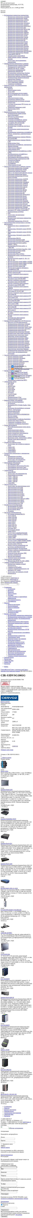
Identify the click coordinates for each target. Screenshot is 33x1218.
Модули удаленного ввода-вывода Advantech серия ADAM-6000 (18, 281)
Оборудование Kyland (14, 165)
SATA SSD (11, 391)
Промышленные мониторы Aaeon (18, 335)
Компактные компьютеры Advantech (19, 23)
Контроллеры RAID (14, 411)
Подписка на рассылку (14, 610)
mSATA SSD (11, 386)
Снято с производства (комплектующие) (14, 670)
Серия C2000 (12, 537)
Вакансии (11, 592)
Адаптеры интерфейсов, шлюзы (17, 119)
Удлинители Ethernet (14, 160)
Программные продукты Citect (17, 467)
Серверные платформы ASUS (17, 422)
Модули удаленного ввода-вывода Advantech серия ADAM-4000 (18, 277)
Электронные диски (10, 381)
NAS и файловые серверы (15, 82)
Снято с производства (16, 669)
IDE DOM (11, 383)
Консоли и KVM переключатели (17, 322)
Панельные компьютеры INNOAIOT (19, 194)
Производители (9, 657)
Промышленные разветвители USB (18, 158)
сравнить (10, 693)
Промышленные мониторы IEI (17, 330)
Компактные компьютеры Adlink (17, 31)
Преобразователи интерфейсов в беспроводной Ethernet (17, 154)
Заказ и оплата (12, 593)
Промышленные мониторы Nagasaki (19, 331)
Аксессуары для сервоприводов (17, 473)
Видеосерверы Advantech (15, 508)
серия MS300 (12, 472)
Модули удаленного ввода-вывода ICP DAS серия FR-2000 (19, 299)
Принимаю (4, 1216)
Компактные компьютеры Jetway (17, 21)
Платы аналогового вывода (16, 431)
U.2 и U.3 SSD (12, 394)
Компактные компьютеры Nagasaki (18, 46)
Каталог (7, 669)
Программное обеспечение (12, 462)
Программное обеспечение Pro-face (18, 466)
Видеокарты (11, 403)
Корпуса (10, 88)
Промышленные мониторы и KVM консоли (17, 321)
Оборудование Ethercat (14, 148)
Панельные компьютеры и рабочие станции (17, 166)
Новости (6, 603)
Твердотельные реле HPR (15, 490)
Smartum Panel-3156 (6, 789)
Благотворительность (14, 600)
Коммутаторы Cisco (14, 143)
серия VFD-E (12, 531)
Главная (3, 669)
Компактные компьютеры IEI (16, 40)
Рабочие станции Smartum (15, 80)
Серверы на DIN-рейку (15, 567)
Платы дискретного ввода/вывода (18, 433)
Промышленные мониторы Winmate (18, 347)
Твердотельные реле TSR (15, 503)
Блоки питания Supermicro (16, 402)
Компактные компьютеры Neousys (18, 48)
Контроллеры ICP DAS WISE (16, 250)
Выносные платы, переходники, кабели (20, 437)
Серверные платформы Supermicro (18, 423)
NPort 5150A (4, 771)
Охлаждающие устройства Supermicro (19, 419)
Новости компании (13, 607)
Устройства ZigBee (13, 162)
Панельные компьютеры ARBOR (18, 183)
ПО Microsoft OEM (13, 464)
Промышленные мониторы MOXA (18, 346)
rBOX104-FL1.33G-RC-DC (9, 1094)
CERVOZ (15, 746)
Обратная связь (8, 660)
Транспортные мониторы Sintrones (18, 349)
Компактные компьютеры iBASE (18, 38)
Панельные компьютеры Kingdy (17, 197)
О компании (8, 587)
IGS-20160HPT (5, 1025)
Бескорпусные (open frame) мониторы (19, 333)
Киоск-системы (12, 177)
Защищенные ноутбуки (15, 456)
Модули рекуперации (14, 556)
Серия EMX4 (12, 452)
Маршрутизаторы (13, 146)
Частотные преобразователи (12, 512)
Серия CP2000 (12, 536)
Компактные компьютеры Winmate (18, 52)
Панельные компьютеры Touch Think (19, 205)
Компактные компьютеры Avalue (18, 35)
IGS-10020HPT (5, 979)
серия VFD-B (12, 515)
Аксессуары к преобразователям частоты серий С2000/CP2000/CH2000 (19, 539)
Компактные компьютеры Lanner (18, 43)
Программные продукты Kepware (18, 469)
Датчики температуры (14, 554)
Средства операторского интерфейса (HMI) (17, 355)
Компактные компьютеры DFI (17, 27)
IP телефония (12, 163)
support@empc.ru (15, 581)
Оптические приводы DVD (16, 99)
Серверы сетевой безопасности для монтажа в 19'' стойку (18, 569)
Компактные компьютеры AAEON (18, 20)
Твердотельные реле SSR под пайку (18, 498)
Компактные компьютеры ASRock (18, 34)
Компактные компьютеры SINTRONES (20, 51)
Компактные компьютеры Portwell (18, 49)
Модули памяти (12, 416)
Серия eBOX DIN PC (14, 54)
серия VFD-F (12, 522)
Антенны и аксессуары (15, 124)
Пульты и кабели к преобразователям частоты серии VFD (19, 550)
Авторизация (5, 1201)
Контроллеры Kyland (14, 252)
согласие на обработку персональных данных (14, 1198)
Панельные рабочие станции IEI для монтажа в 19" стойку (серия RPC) (19, 209)
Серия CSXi (11, 448)
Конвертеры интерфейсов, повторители (20, 144)
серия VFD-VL (12, 526)
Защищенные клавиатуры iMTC (17, 380)
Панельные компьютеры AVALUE (18, 221)
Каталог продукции (10, 614)
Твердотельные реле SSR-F (16, 500)
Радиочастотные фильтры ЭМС (17, 553)
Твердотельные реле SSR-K (16, 501)
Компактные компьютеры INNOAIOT (19, 26)
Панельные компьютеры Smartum (18, 74)
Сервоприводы (8, 470)
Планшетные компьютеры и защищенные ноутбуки (16, 644)
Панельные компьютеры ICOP (17, 191)
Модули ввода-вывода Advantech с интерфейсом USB (18, 268)
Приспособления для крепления (17, 548)
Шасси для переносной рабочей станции (20, 172)
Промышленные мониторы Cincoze (18, 342)
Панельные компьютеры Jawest (17, 196)
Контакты (11, 590)
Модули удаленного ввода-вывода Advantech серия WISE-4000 (18, 284)
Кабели (10, 110)
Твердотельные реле (10, 484)
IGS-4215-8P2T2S (6, 1069)
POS (9, 213)
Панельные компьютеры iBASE (17, 190)
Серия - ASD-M (12, 481)
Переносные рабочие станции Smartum (19, 76)
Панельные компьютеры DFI (16, 188)
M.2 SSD (10, 384)
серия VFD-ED (12, 519)
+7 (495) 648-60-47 (6, 576)
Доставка (10, 595)
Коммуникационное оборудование (14, 112)
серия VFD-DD (12, 517)
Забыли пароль (5, 1147)
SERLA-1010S (5, 1050)
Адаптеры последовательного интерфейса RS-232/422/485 (17, 122)
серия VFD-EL (12, 520)
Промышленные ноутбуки (15, 211)
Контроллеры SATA (14, 109)
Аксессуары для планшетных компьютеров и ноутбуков (16, 460)
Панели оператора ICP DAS (16, 363)
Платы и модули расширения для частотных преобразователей (18, 546)
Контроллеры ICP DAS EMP (16, 239)
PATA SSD (11, 388)
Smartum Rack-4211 (6, 843)
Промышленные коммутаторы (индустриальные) (17, 114)
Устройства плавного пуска (12, 442)
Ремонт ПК (7, 662)
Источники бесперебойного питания (19, 408)
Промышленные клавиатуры (16, 635)
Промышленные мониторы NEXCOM (19, 350)
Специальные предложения (12, 1113)
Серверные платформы (15, 84)
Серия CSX (11, 447)
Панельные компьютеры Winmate (18, 207)
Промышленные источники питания (19, 101)
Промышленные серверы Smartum (18, 65)
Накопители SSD (13, 417)
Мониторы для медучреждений (17, 336)
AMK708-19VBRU (6, 933)
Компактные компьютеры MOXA (18, 45)
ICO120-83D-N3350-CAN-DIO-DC (11, 910)
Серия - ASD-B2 (13, 478)
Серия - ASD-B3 (13, 480)
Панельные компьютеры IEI (16, 193)
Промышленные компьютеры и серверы (16, 63)
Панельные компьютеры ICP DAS (18, 176)
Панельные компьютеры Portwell (17, 204)
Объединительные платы (15, 98)
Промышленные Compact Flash (17, 399)
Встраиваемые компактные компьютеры (16, 15)
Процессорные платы (14, 90)
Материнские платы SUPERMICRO (18, 414)
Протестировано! (13, 606)
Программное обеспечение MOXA (18, 157)
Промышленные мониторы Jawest (18, 325)
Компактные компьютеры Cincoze (18, 37)
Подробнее (18, 1214)
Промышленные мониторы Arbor (18, 339)
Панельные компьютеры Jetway (17, 174)
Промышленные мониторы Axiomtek (19, 324)
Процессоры (11, 102)
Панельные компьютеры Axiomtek (18, 168)
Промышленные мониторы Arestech (18, 341)
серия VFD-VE (12, 525)
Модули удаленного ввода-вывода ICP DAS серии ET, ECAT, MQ (19, 290)
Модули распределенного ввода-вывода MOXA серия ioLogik (20, 271)
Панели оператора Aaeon (15, 356)
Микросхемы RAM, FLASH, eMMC (18, 561)
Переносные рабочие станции (17, 171)
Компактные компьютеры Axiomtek (18, 17)
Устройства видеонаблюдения (13, 505)
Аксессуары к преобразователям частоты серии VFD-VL (17, 542)
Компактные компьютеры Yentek (17, 18)
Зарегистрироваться (7, 1155)
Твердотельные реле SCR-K (16, 495)
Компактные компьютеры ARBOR (18, 32)
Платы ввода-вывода (10, 425)
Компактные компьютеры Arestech (18, 24)
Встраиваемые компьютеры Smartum (19, 73)
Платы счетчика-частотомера (16, 436)
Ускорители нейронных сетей (17, 107)
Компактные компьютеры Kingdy (18, 42)
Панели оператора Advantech (16, 358)
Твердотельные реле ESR (15, 487)
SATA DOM (11, 389)
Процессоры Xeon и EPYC (16, 420)
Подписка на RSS (13, 612)
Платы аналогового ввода (15, 430)
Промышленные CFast (14, 397)
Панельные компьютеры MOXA (17, 199)
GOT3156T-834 (5, 954)
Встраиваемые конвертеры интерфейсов (20, 132)
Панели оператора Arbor (15, 360)
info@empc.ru (15, 578)
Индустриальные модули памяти (17, 93)
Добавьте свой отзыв (7, 750)
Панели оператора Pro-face (16, 364)
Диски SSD (11, 91)
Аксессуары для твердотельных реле (19, 486)
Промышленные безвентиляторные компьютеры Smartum (18, 78)
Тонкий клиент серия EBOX (16, 56)
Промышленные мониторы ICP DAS (19, 344)
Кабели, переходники (14, 409)
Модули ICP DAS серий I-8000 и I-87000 (20, 261)
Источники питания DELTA (16, 514)
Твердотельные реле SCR (15, 492)
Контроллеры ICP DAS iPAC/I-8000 (18, 241)
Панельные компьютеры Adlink (17, 180)
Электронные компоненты (12, 559)
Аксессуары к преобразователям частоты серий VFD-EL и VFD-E (18, 533)
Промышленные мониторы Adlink (18, 338)
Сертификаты (12, 601)
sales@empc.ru (14, 579)
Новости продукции (14, 604)
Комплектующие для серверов (13, 400)
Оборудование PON (14, 149)
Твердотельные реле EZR (15, 489)
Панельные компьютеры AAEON (18, 179)
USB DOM (11, 395)
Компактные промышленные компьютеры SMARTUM (16, 70)
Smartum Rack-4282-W (7, 997)
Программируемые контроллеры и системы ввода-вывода (18, 627)
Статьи (10, 609)
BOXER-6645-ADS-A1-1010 (9, 888)
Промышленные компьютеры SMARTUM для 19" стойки (17, 67)
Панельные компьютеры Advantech (18, 182)
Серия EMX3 (12, 450)
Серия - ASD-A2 (13, 476)
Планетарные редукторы (15, 475)
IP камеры (11, 511)
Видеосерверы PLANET (15, 506)
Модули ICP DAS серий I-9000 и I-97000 (20, 263)
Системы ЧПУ (12, 528)
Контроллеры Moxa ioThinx (16, 254)
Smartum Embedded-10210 (8, 819)
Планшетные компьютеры (15, 458)
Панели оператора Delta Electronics (18, 361)
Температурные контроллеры (16, 558)
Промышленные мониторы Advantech (19, 328)
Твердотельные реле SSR (15, 497)
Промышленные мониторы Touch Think (20, 327)
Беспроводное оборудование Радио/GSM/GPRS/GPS (16, 318)
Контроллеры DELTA (14, 238)
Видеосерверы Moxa (14, 509)
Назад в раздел (5, 701)
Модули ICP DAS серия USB (16, 266)
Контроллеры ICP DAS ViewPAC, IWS (19, 249)
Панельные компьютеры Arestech (18, 185)
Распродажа (7, 659)
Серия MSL (11, 483)
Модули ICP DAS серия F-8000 (17, 264)
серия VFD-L (12, 523)
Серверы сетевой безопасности (13, 562)
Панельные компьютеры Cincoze (17, 186)
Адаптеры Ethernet (13, 118)
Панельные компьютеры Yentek (17, 169)
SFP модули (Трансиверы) (15, 116)
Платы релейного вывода (15, 434)
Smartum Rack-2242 (6, 863)
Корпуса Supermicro (14, 413)
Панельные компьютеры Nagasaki (18, 201)
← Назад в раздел (6, 757)
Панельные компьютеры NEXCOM (18, 202)
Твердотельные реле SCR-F (16, 494)
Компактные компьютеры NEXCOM (19, 29)
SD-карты (11, 392)
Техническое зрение (14, 529)
